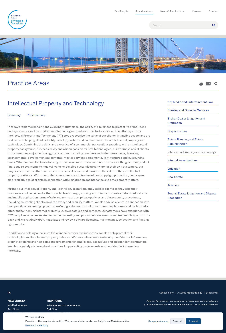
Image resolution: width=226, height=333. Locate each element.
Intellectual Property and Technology (192, 152)
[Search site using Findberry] (213, 25)
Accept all (193, 321)
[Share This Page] (215, 84)
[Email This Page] (208, 84)
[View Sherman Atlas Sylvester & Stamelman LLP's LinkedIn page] (9, 293)
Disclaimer (212, 292)
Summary (14, 115)
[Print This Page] (201, 84)
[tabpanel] (79, 189)
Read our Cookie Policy (36, 325)
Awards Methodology (189, 292)
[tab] (17, 115)
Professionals (36, 115)
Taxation (173, 185)
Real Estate (175, 177)
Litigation (174, 168)
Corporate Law (177, 131)
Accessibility (166, 292)
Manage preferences (158, 321)
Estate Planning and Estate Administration (185, 141)
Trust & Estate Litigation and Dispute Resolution (192, 196)
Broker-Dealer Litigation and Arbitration (186, 121)
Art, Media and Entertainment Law (190, 102)
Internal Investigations (182, 160)
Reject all (177, 321)
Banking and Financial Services (188, 110)
